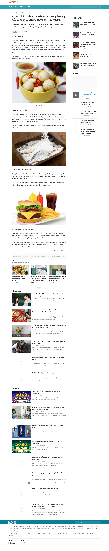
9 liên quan (87, 98)
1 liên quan (31, 31)
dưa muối (37, 256)
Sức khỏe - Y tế (23, 12)
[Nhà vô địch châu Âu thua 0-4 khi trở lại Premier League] (76, 66)
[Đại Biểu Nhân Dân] (33, 411)
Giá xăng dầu (28, 528)
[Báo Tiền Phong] (81, 28)
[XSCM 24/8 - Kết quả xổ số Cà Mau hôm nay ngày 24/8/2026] (21, 446)
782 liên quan (41, 411)
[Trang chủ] (13, 2)
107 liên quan (42, 508)
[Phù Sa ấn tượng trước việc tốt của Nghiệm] (21, 494)
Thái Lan (10, 526)
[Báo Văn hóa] (81, 58)
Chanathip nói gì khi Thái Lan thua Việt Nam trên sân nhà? (87, 24)
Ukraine (76, 532)
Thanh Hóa (11, 533)
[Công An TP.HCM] (32, 284)
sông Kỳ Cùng (57, 526)
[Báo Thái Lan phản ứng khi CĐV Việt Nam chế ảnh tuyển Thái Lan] (76, 45)
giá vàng (61, 532)
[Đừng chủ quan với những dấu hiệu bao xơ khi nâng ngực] (21, 431)
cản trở (48, 256)
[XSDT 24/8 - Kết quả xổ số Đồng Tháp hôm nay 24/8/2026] (21, 397)
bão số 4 (65, 533)
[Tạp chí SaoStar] (13, 282)
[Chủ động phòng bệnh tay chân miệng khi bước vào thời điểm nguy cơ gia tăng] (21, 412)
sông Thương (93, 532)
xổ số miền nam (58, 530)
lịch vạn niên (51, 530)
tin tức (39, 533)
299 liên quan (86, 115)
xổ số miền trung (12, 528)
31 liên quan (42, 477)
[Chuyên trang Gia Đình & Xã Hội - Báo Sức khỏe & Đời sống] (33, 490)
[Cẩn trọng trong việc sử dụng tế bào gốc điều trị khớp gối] (21, 478)
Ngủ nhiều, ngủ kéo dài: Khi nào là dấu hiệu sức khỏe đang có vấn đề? (57, 278)
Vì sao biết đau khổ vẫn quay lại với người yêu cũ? (47, 294)
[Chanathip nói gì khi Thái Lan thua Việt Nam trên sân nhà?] (76, 25)
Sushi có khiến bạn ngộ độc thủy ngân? (44, 373)
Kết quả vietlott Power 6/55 (78, 526)
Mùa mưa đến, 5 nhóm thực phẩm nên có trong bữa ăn (19, 278)
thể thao (81, 532)
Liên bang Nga (17, 533)
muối (63, 256)
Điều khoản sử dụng (11, 543)
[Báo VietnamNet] (33, 345)
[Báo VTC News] (34, 395)
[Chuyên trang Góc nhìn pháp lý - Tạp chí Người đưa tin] (82, 135)
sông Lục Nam (41, 528)
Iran (57, 532)
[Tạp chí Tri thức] (33, 296)
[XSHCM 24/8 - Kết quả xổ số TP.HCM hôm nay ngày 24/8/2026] (21, 462)
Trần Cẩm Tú (47, 528)
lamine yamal (52, 532)
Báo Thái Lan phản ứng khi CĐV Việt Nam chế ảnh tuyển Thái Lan (88, 44)
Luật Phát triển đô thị (26, 533)
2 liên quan (40, 329)
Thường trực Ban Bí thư (56, 528)
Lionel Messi (95, 526)
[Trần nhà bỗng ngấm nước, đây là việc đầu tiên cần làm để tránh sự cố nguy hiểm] (21, 331)
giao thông (34, 528)
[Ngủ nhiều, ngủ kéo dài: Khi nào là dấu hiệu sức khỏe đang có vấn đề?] (57, 270)
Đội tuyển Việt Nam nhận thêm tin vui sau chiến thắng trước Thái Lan (88, 54)
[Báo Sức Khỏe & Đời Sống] (50, 282)
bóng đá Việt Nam (66, 528)
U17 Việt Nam (45, 532)
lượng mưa (32, 530)
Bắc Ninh (77, 530)
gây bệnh (31, 256)
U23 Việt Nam (45, 533)
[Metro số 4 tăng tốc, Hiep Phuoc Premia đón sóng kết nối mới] (21, 362)
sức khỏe (46, 238)
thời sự (23, 530)
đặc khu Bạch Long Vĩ (69, 532)
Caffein (58, 256)
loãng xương (21, 256)
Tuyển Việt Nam (88, 526)
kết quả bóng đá (84, 530)
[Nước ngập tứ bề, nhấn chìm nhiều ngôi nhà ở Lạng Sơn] (76, 95)
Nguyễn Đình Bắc (88, 528)
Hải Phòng (81, 528)
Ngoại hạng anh (33, 532)
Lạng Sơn (39, 532)
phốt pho (54, 256)
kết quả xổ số (71, 533)
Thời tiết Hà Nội (30, 526)
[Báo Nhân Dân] (33, 477)
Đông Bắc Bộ (77, 533)
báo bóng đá (25, 532)
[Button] (100, 7)
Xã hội (83, 533)
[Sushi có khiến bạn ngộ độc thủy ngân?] (21, 378)
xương (26, 256)
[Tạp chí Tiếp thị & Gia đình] (33, 329)
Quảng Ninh (34, 533)
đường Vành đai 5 (49, 526)
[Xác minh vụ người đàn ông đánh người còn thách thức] (76, 114)
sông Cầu (65, 530)
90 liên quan (42, 395)
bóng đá (69, 526)
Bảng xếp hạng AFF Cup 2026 (19, 526)
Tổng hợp (23, 542)
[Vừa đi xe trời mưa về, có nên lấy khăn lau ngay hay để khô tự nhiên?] (21, 346)
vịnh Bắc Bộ (41, 526)
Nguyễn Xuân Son (20, 528)
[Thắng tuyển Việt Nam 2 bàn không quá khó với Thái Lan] (76, 35)
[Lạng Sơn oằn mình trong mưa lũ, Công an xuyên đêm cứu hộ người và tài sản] (76, 132)
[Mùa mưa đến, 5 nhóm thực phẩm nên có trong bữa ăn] (20, 270)
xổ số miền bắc (71, 530)
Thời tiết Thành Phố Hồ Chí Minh (15, 532)
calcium (15, 256)
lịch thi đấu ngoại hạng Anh (14, 530)
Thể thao (63, 251)
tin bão (87, 533)
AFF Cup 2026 (63, 526)
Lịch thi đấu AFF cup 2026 (41, 530)
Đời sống (14, 12)
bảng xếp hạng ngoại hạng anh (55, 533)
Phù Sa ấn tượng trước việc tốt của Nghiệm (45, 489)
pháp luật (95, 528)
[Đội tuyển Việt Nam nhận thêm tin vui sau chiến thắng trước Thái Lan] (76, 55)
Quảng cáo (10, 546)
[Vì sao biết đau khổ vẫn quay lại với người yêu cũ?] (21, 299)
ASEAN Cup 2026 (74, 528)
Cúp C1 (27, 530)
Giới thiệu (9, 542)
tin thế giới (87, 532)
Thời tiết (36, 526)
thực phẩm (43, 256)
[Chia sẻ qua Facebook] (13, 251)
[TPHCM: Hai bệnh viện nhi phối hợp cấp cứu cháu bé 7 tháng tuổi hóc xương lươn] (39, 270)
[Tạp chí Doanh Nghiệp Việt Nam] (15, 32)
